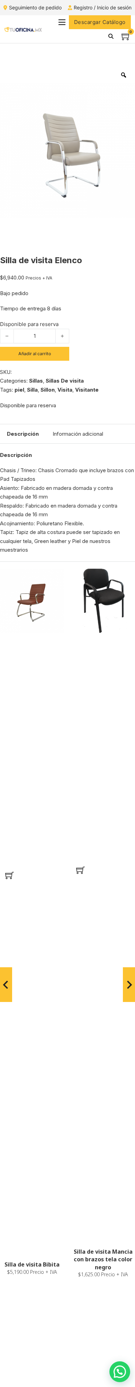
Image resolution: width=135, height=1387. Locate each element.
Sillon (47, 389)
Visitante (87, 389)
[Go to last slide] (6, 984)
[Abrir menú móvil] (61, 22)
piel (19, 389)
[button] (9, 875)
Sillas (36, 380)
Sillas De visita (65, 380)
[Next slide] (129, 984)
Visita (64, 389)
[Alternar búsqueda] (111, 36)
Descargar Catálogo (100, 22)
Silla (32, 389)
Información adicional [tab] (78, 434)
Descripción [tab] (23, 434)
